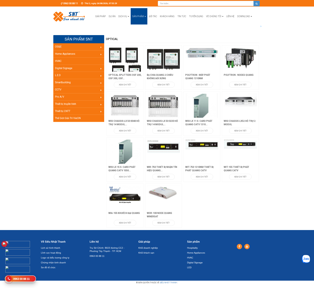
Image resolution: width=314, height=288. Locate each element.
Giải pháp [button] (100, 16)
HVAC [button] (58, 61)
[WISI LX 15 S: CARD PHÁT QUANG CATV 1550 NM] (125, 153)
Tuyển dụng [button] (196, 16)
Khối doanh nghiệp (148, 248)
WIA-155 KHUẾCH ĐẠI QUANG (124, 213)
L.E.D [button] (58, 75)
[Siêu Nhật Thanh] (69, 16)
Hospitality (192, 248)
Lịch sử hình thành (50, 248)
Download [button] (243, 16)
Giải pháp (144, 241)
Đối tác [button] (153, 16)
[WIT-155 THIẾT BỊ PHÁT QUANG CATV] (240, 144)
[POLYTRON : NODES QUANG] (240, 58)
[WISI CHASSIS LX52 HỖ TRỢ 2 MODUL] (240, 99)
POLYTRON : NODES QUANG (238, 75)
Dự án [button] (112, 16)
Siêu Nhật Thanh (168, 282)
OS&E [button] (58, 46)
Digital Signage (195, 262)
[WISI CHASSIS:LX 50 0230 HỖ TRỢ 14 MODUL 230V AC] (163, 105)
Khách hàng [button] (167, 16)
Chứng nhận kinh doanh (53, 262)
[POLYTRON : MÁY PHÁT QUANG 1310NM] (201, 52)
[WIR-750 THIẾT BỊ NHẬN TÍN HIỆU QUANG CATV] (163, 146)
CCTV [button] (58, 89)
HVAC (190, 257)
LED (189, 267)
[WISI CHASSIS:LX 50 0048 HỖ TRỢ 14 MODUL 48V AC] (125, 104)
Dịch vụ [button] (123, 16)
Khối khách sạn (146, 252)
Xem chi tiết (125, 85)
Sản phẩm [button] (138, 16)
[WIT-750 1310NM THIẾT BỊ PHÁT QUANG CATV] (201, 144)
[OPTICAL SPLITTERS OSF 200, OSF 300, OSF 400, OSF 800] (125, 64)
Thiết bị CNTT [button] (62, 111)
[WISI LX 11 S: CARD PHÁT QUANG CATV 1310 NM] (201, 108)
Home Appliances (196, 252)
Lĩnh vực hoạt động (51, 252)
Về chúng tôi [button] (214, 16)
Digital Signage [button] (63, 68)
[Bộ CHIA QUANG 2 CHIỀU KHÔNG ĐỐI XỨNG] (163, 59)
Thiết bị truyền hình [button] (65, 103)
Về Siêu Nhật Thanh (53, 241)
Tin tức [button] (181, 16)
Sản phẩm (193, 241)
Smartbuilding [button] (63, 82)
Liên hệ (94, 241)
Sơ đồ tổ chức (48, 267)
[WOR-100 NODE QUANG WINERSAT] (163, 192)
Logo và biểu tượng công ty (55, 257)
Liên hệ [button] (230, 16)
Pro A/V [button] (59, 96)
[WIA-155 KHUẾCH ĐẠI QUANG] (125, 194)
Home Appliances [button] (65, 53)
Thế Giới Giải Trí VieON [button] (68, 118)
